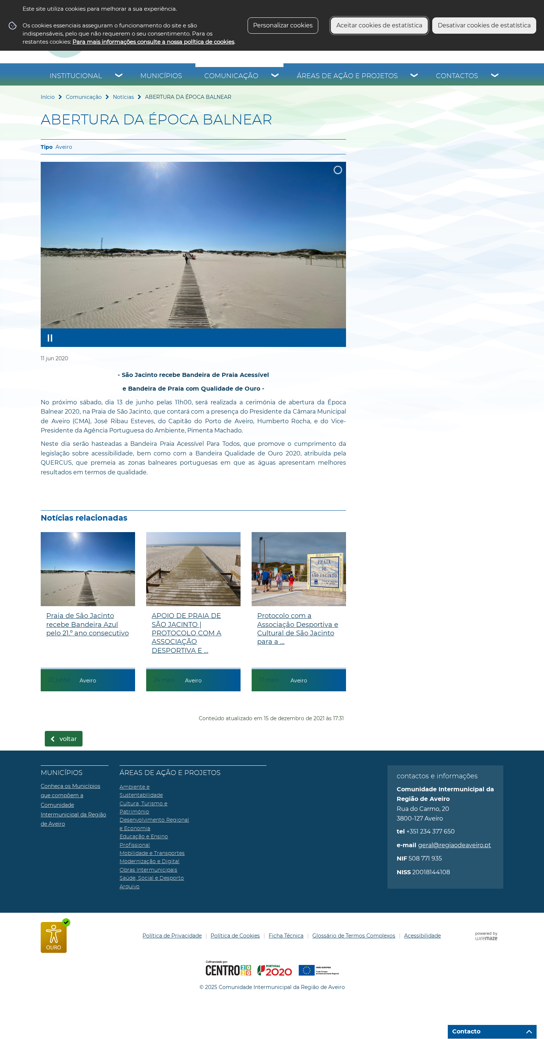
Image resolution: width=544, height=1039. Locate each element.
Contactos (457, 76)
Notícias (123, 97)
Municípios (161, 76)
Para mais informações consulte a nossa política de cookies (153, 41)
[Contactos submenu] (495, 76)
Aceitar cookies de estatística (379, 25)
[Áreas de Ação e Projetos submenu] (414, 76)
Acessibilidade (422, 935)
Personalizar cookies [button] (283, 25)
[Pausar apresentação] (50, 337)
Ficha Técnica (286, 935)
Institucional (76, 76)
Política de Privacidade (172, 935)
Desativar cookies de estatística (484, 25)
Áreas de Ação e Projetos (347, 76)
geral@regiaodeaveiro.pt (454, 845)
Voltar (68, 739)
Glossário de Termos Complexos (353, 935)
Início (48, 97)
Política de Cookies (235, 935)
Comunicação (231, 76)
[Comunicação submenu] (275, 76)
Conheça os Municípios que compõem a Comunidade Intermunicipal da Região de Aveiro (73, 805)
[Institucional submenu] (119, 76)
